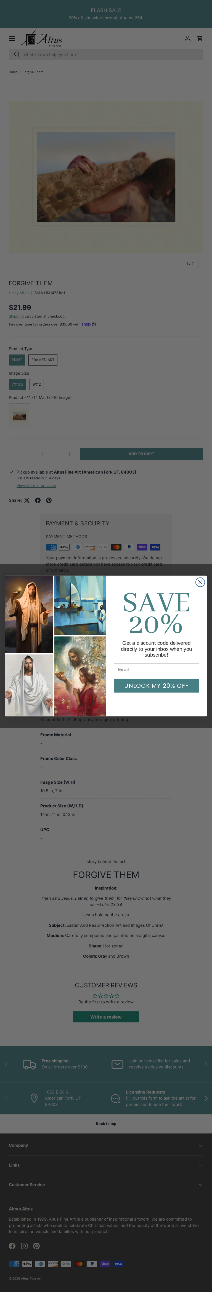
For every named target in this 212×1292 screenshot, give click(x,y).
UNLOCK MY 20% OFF (156, 685)
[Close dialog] (200, 582)
